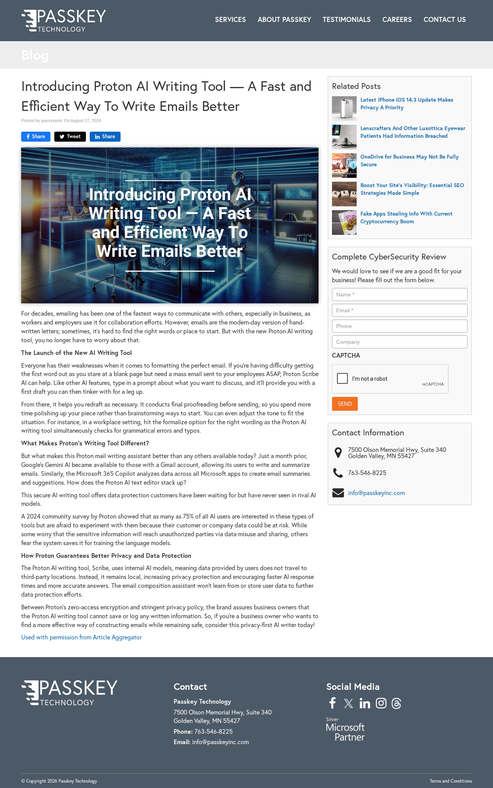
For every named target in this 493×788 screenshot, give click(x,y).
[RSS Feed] (397, 703)
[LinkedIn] (365, 703)
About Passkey (284, 19)
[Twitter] (348, 703)
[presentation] (390, 379)
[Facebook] (332, 703)
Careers (397, 19)
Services (230, 19)
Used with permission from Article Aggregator (81, 637)
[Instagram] (381, 703)
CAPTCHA (346, 355)
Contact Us (445, 19)
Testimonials (347, 19)
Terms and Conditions (451, 781)
